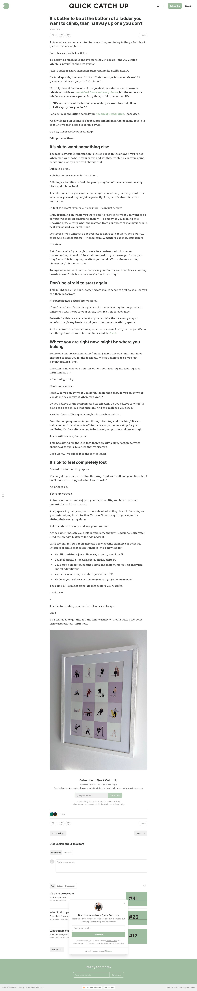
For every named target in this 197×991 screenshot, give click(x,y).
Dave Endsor (61, 900)
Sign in (188, 6)
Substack (169, 987)
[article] (98, 899)
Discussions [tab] (70, 886)
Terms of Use (111, 940)
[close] (124, 903)
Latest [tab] (60, 886)
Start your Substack (93, 987)
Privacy (21, 987)
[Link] (46, 147)
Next (138, 833)
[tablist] (61, 852)
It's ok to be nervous (62, 893)
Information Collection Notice (97, 943)
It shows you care (58, 897)
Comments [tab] (56, 852)
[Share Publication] (164, 6)
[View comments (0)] (61, 35)
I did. (113, 333)
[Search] (158, 6)
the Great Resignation (110, 113)
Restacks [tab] (67, 852)
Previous (60, 833)
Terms (27, 987)
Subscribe (175, 6)
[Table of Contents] (3, 495)
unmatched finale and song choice (96, 92)
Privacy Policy (118, 943)
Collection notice (37, 987)
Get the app (109, 987)
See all (55, 949)
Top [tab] (52, 886)
